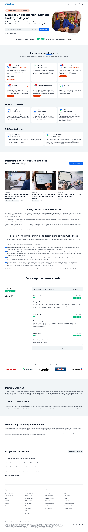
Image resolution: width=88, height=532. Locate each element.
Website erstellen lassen (45, 66)
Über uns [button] (7, 490)
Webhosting (66, 4)
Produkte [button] (27, 490)
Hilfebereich (71, 0)
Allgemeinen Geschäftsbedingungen (32, 522)
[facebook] (73, 524)
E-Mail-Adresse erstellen (45, 85)
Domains (44, 4)
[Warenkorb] (82, 4)
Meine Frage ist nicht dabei (75, 451)
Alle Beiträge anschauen (76, 163)
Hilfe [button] (46, 490)
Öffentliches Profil (77, 289)
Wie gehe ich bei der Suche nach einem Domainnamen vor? (20, 467)
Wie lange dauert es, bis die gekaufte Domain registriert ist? (20, 458)
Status (76, 0)
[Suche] (79, 4)
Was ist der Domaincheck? (12, 475)
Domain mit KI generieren (11, 33)
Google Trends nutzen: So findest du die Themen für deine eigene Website (43, 196)
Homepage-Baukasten (70, 66)
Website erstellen (57, 4)
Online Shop (67, 86)
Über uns (59, 0)
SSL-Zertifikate (16, 134)
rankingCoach (16, 110)
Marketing (73, 4)
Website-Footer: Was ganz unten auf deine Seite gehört (69, 195)
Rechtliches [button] (67, 490)
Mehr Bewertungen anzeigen (57, 348)
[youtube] (79, 524)
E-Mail (49, 4)
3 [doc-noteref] (27, 86)
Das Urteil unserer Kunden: (22, 39)
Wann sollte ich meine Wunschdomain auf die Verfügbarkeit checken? (23, 471)
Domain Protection (56, 134)
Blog (56, 0)
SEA (65, 110)
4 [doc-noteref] (53, 86)
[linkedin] (82, 524)
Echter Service (65, 0)
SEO (39, 110)
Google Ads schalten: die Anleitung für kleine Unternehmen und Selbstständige (17, 196)
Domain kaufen (16, 66)
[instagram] (76, 524)
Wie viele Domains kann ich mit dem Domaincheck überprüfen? (21, 462)
